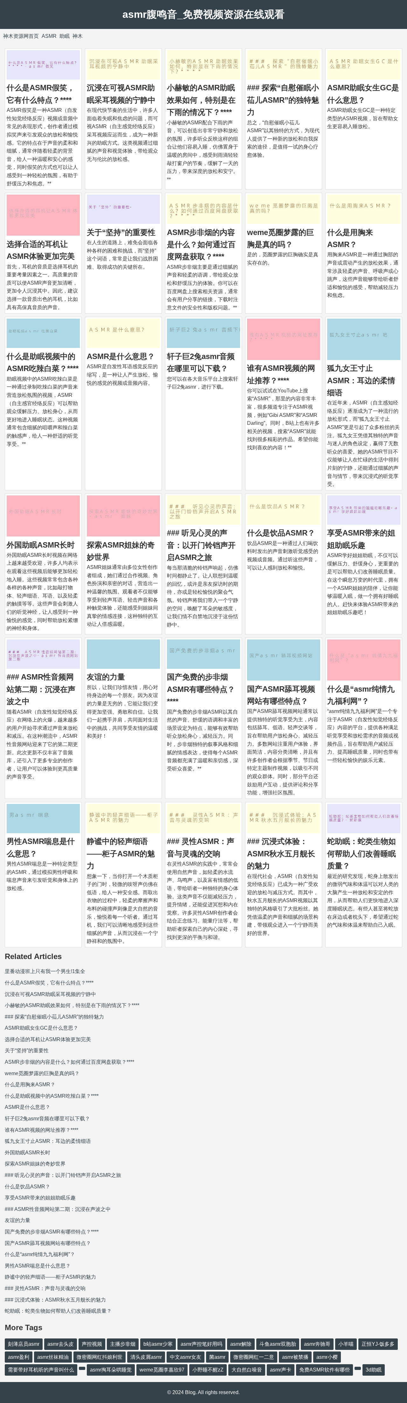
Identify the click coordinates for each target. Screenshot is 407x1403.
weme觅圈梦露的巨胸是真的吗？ (42, 1073)
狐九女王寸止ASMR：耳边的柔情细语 (361, 380)
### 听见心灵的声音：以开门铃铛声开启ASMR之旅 (201, 545)
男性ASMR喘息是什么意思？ (38, 1265)
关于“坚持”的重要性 (121, 232)
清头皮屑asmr (146, 1357)
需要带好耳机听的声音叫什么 (41, 1369)
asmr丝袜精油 (53, 1357)
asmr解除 (241, 1344)
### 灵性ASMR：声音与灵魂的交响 (45, 1288)
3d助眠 (374, 1369)
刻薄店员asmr (23, 1344)
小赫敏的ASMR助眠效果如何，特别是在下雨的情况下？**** (201, 99)
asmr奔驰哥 (317, 1344)
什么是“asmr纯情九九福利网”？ (40, 1254)
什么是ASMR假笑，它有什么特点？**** (49, 982)
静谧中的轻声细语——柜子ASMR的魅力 (121, 853)
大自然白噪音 (246, 1369)
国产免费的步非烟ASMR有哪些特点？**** (201, 689)
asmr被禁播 (295, 1357)
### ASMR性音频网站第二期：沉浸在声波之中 (41, 689)
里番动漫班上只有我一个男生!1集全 (45, 971)
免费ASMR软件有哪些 (324, 1369)
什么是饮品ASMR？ (281, 533)
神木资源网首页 (21, 36)
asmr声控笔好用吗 (201, 1344)
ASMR (49, 36)
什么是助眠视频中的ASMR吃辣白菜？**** (52, 1096)
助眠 (64, 36)
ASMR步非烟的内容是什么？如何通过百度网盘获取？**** (201, 244)
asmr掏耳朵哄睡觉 (111, 1369)
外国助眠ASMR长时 (41, 545)
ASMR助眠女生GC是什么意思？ (41, 1028)
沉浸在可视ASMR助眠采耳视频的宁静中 (50, 994)
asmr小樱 (327, 1357)
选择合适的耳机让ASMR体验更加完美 (48, 1039)
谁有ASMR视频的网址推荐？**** (41, 1130)
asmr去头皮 (60, 1344)
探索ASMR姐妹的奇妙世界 (35, 1163)
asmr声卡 (280, 1369)
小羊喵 (346, 1344)
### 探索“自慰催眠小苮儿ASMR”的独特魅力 (283, 99)
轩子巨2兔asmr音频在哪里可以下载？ (47, 1118)
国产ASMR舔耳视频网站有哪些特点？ (48, 1243)
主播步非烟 (122, 1344)
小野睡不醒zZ (208, 1369)
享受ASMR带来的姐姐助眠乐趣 (40, 1197)
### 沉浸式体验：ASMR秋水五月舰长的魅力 (281, 853)
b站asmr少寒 (158, 1344)
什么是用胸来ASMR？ (30, 1084)
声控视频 (92, 1344)
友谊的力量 (106, 677)
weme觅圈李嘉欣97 (162, 1369)
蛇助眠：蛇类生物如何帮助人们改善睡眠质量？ (361, 853)
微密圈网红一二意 (253, 1357)
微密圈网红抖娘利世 (99, 1357)
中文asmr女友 (185, 1357)
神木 (77, 36)
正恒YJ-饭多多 (378, 1344)
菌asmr (217, 1357)
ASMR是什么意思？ (121, 356)
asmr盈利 (18, 1357)
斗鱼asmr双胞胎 (277, 1344)
